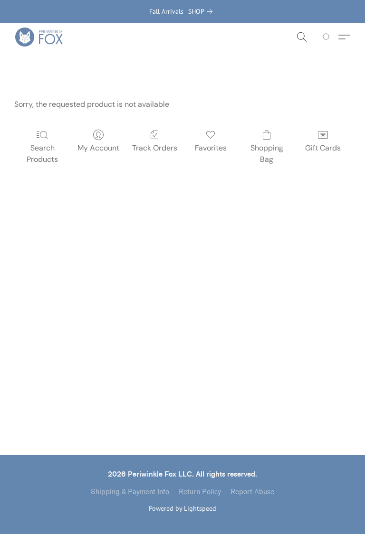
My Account (98, 148)
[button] (39, 37)
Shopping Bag (266, 153)
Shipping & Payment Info (130, 492)
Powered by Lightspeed (182, 508)
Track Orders (154, 148)
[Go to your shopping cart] (327, 37)
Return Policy (200, 492)
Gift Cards (323, 148)
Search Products (42, 153)
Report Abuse (252, 492)
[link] (202, 11)
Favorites (211, 148)
